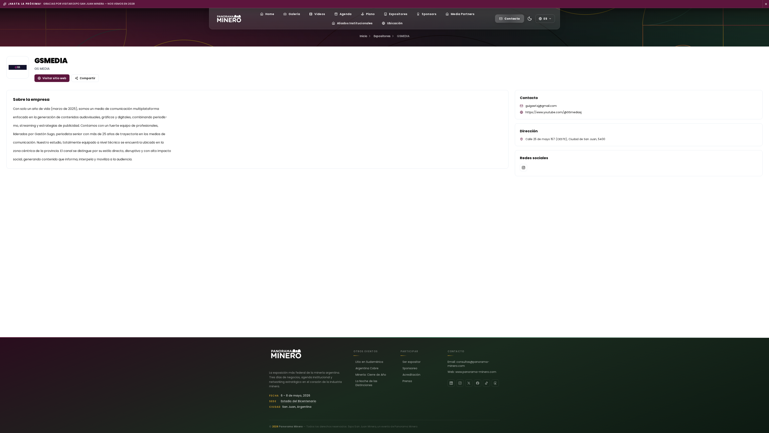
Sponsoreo (410, 368)
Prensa (407, 381)
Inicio (363, 36)
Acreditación (411, 375)
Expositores (382, 36)
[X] (468, 383)
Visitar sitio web (54, 78)
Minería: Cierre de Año (370, 375)
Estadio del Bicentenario (298, 401)
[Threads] (495, 383)
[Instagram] (460, 383)
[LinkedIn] (451, 383)
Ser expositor (412, 362)
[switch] (530, 19)
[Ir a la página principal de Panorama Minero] (229, 18)
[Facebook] (477, 383)
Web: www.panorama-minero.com (472, 372)
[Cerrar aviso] (766, 4)
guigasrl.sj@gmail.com (541, 106)
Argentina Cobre (366, 368)
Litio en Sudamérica (369, 362)
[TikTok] (486, 383)
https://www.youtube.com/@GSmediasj (553, 112)
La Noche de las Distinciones (366, 383)
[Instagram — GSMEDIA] (523, 167)
